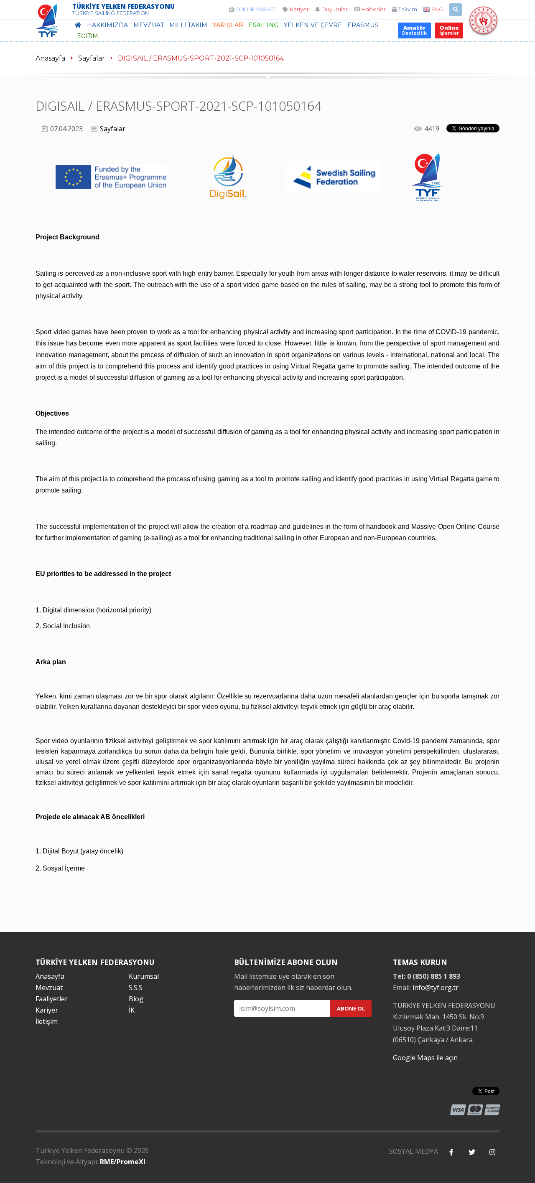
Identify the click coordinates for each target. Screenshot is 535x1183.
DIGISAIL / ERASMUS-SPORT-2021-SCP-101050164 (201, 58)
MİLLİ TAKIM (188, 25)
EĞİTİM (87, 36)
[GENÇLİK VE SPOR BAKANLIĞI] (483, 30)
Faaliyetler (52, 998)
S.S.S (136, 987)
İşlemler (449, 30)
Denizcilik (414, 30)
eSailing (263, 25)
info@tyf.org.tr (436, 987)
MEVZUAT (148, 25)
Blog (136, 998)
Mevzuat (49, 987)
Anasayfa (50, 58)
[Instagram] (492, 1152)
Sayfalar (91, 58)
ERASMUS (362, 25)
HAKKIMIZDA (107, 25)
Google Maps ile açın (425, 1057)
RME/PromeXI (122, 1161)
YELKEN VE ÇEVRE (313, 25)
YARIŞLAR (228, 25)
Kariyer (47, 1010)
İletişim (47, 1021)
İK (132, 1010)
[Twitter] (471, 1152)
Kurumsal (144, 976)
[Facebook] (451, 1152)
